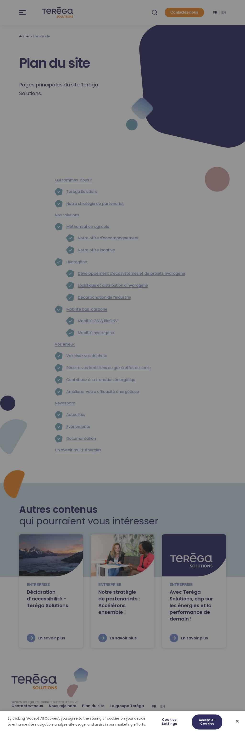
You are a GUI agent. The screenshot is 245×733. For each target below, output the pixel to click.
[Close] (237, 721)
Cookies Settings (169, 721)
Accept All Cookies (207, 722)
